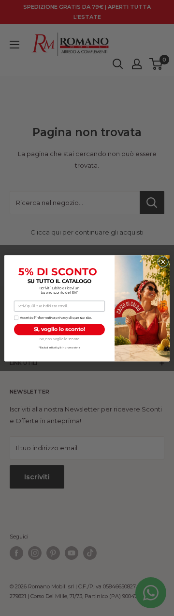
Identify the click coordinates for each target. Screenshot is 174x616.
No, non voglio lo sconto (59, 339)
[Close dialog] (163, 261)
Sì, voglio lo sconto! (59, 329)
